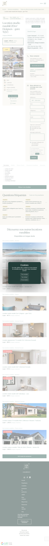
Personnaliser (24, 280)
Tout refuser (24, 277)
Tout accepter (24, 274)
